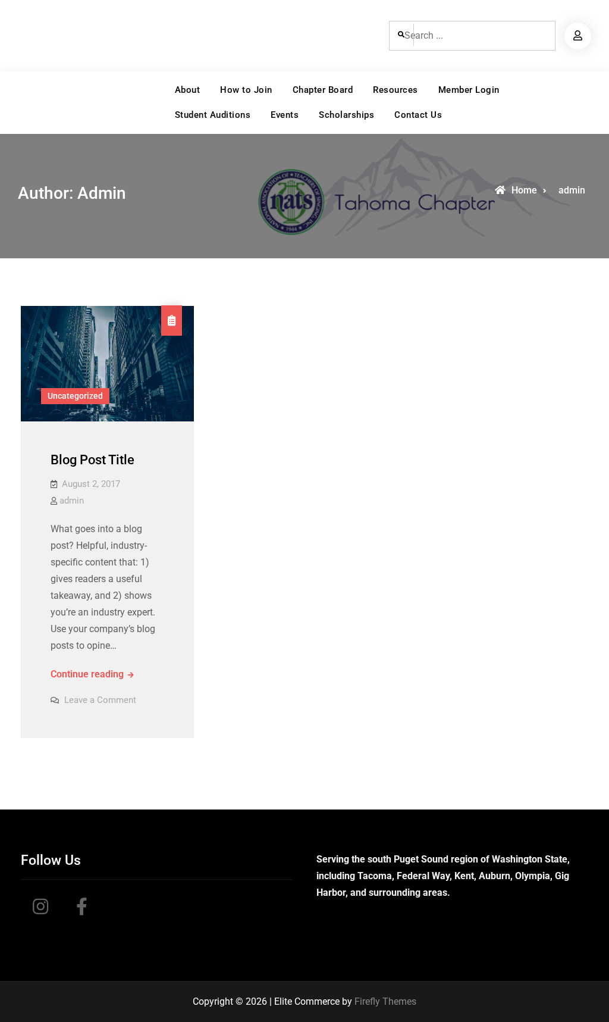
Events (285, 115)
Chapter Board (323, 90)
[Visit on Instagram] (40, 910)
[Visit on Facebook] (81, 910)
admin (71, 500)
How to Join (246, 90)
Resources (395, 90)
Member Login (469, 90)
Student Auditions (213, 115)
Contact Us (418, 115)
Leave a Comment (100, 700)
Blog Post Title (92, 459)
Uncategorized (75, 396)
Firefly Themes (385, 1001)
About (187, 90)
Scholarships (346, 115)
